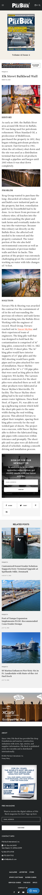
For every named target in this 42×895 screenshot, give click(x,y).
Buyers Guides (30, 877)
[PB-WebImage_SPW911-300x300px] (19, 782)
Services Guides (15, 883)
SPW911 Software (16, 877)
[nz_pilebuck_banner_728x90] (21, 65)
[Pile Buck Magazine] (21, 5)
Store (31, 872)
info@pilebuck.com (10, 859)
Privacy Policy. (6, 758)
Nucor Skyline (25, 329)
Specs (35, 883)
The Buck (26, 883)
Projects (5, 71)
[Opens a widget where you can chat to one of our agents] (33, 891)
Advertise (23, 872)
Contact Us (22, 888)
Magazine (13, 872)
